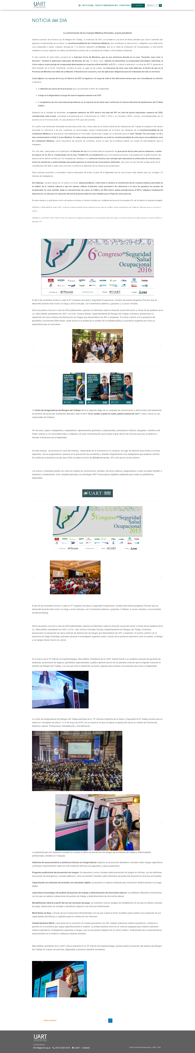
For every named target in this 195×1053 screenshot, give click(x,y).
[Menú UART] (80, 5)
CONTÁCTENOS (125, 5)
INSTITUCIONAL (88, 5)
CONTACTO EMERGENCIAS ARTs (106, 5)
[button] (34, 346)
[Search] (160, 5)
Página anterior (49, 1020)
